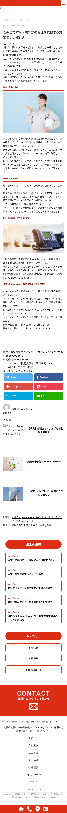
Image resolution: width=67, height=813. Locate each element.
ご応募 (37, 324)
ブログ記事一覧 (33, 670)
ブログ (33, 781)
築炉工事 (24, 19)
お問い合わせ (33, 774)
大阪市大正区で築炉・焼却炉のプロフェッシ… (45, 492)
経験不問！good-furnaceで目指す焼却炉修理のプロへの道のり (33, 617)
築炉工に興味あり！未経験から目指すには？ (31, 560)
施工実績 (33, 752)
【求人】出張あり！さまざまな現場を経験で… (45, 430)
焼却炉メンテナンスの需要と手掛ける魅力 (30, 588)
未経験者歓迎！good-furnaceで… (45, 461)
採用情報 (33, 760)
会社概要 (33, 767)
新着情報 (33, 658)
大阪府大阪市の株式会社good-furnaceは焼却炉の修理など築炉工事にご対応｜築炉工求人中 (33, 729)
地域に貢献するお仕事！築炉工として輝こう (31, 602)
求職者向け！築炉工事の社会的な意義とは (34, 525)
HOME (33, 738)
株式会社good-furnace (23, 408)
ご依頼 (21, 277)
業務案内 (33, 745)
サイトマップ (33, 789)
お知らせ (33, 647)
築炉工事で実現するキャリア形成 (25, 574)
